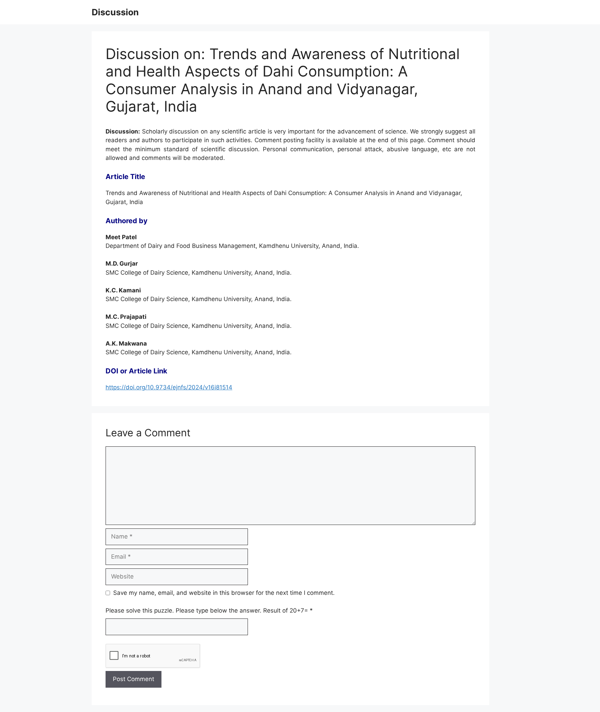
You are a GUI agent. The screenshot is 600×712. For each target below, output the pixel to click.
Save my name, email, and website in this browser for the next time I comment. (224, 592)
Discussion (115, 12)
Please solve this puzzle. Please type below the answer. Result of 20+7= (209, 610)
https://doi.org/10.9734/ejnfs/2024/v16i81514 (169, 387)
